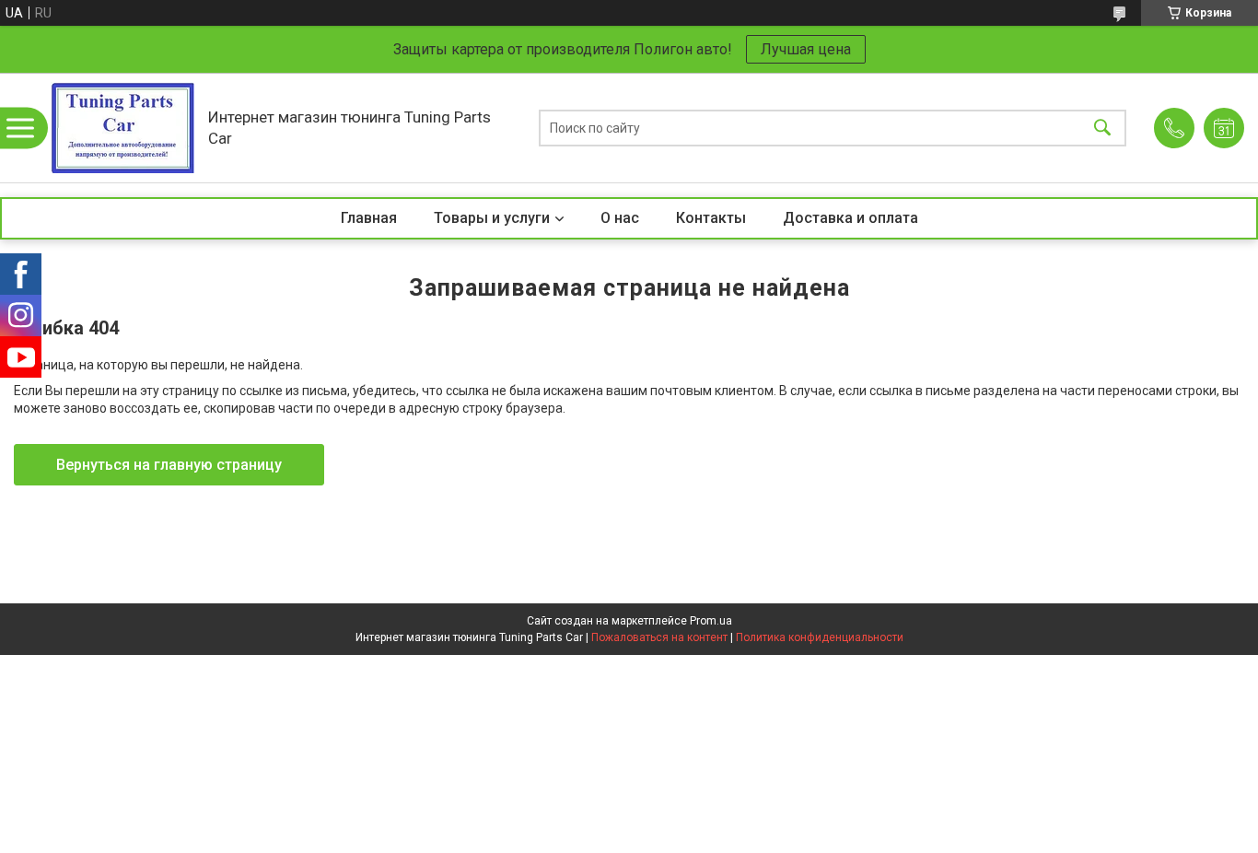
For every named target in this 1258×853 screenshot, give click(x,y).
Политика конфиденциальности (819, 637)
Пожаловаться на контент (659, 637)
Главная (369, 218)
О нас (619, 218)
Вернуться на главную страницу (169, 464)
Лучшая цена (806, 49)
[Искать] (1102, 128)
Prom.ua (711, 620)
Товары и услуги (492, 218)
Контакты (711, 218)
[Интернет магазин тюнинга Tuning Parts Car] (122, 127)
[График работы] (1224, 128)
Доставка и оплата (850, 218)
